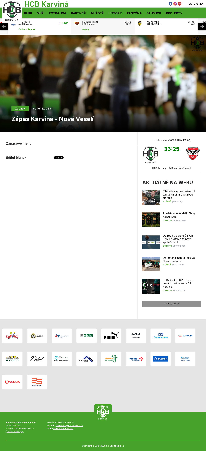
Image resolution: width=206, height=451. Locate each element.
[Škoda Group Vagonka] (185, 359)
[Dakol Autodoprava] (37, 359)
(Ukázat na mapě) (15, 431)
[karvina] (12, 336)
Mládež (97, 13)
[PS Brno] (37, 382)
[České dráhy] (161, 336)
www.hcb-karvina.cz (63, 428)
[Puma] (111, 336)
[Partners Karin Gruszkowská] (62, 359)
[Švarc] (161, 359)
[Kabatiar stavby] (86, 359)
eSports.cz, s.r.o (116, 446)
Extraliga (57, 13)
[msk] (62, 336)
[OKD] (86, 336)
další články (171, 304)
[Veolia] (12, 382)
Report (31, 29)
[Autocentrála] (12, 359)
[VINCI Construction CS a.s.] (136, 359)
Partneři (78, 13)
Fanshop (154, 13)
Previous (4, 26)
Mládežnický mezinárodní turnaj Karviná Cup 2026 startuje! (179, 194)
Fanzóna (134, 13)
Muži (40, 13)
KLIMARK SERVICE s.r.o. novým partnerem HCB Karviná (178, 283)
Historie (115, 13)
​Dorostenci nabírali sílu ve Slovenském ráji (179, 259)
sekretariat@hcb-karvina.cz (69, 425)
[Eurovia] (185, 336)
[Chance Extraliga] (111, 359)
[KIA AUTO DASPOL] (136, 336)
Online (21, 29)
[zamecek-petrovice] (37, 336)
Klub (28, 13)
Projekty (174, 13)
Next (202, 26)
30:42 (63, 23)
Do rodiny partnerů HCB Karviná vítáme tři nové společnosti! (178, 239)
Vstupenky (196, 3)
